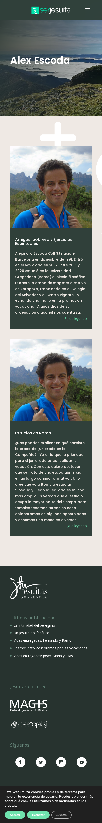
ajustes (10, 805)
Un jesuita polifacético (31, 632)
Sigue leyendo (76, 318)
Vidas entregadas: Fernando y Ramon (44, 640)
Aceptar (15, 815)
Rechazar (38, 815)
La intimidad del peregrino (34, 625)
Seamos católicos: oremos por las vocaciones (50, 648)
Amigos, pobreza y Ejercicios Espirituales (43, 241)
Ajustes (61, 815)
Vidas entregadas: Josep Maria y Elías (43, 655)
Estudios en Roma (33, 433)
